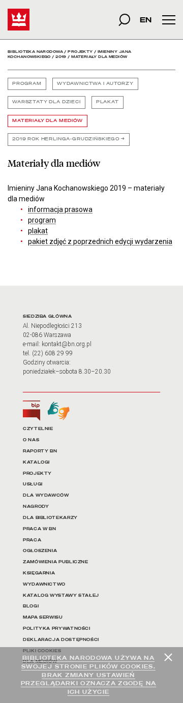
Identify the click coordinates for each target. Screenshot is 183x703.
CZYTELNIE (38, 429)
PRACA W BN (39, 529)
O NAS (31, 440)
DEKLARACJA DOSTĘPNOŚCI (61, 640)
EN (145, 19)
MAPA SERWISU (43, 617)
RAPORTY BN (40, 451)
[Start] (18, 19)
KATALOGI (36, 462)
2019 (61, 56)
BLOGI (31, 606)
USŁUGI (33, 484)
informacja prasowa (60, 209)
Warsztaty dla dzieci (46, 102)
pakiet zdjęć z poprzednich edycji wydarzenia (100, 241)
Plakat (107, 102)
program (42, 220)
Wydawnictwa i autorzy (95, 83)
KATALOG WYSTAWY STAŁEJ (61, 595)
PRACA (32, 540)
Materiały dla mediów (47, 121)
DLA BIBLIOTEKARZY (50, 518)
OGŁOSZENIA (40, 551)
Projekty (80, 51)
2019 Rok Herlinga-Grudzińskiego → (68, 139)
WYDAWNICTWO (44, 584)
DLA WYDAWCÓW (46, 495)
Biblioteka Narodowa (35, 51)
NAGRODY (36, 506)
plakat (38, 231)
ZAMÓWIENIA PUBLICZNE (55, 562)
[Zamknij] (168, 657)
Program (27, 83)
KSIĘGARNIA (39, 573)
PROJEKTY (37, 473)
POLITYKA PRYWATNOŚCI (56, 628)
